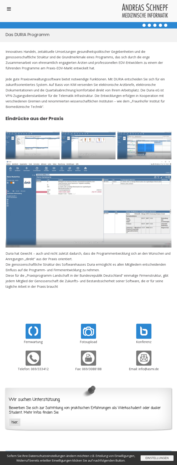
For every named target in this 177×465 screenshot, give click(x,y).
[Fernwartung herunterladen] (33, 337)
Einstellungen (157, 458)
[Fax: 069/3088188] (88, 364)
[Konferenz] (143, 337)
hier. (15, 422)
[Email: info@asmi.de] (143, 364)
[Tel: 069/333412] (33, 364)
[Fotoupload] (88, 337)
